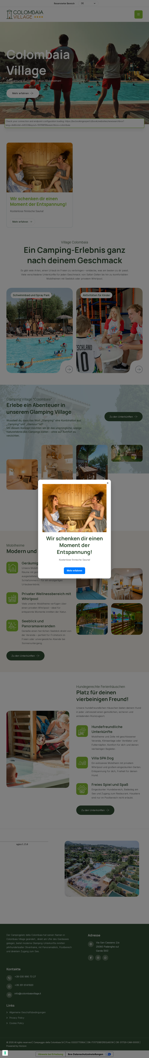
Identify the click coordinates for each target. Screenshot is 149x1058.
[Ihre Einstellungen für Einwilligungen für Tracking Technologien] (5, 1053)
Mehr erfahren (74, 570)
